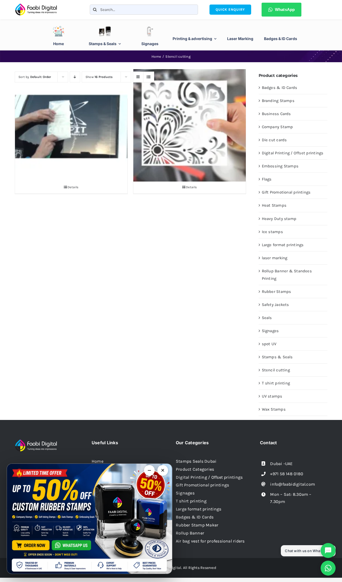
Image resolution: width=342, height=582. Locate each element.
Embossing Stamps (280, 166)
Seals (267, 317)
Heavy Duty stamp (279, 218)
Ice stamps (272, 231)
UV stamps (272, 396)
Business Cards (276, 113)
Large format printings (283, 244)
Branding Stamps (278, 100)
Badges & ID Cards (279, 87)
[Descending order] (75, 77)
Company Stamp (277, 126)
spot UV (269, 343)
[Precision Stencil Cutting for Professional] (189, 125)
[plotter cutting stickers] (71, 125)
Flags (267, 179)
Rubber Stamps (276, 291)
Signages (270, 330)
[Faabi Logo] (36, 5)
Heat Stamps (274, 205)
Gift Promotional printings (286, 192)
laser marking (274, 257)
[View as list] (148, 77)
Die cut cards (274, 139)
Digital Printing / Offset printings (293, 153)
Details (73, 187)
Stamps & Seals (277, 357)
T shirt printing (276, 383)
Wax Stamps (274, 409)
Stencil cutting (276, 370)
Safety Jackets (275, 304)
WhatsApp (285, 9)
